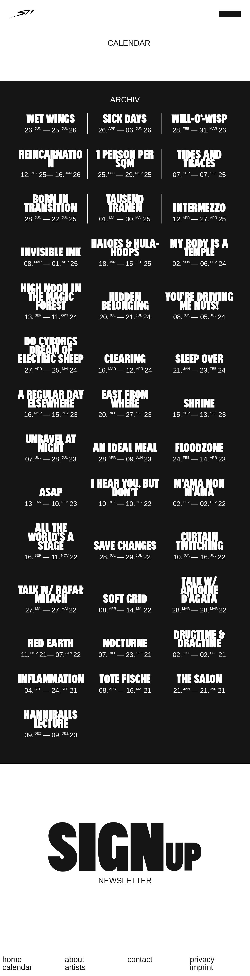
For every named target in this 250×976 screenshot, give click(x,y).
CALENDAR (17, 967)
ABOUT (74, 959)
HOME (12, 959)
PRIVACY (202, 959)
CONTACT (139, 959)
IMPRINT (201, 967)
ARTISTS (75, 967)
